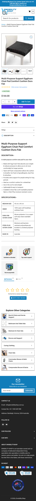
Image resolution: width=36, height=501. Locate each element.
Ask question (23, 87)
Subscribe (29, 391)
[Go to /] (8, 11)
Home (3, 24)
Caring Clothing (9, 345)
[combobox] (18, 18)
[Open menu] (33, 11)
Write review (15, 87)
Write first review (18, 298)
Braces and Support (15, 338)
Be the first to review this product (18, 294)
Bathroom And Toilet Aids (17, 323)
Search (30, 18)
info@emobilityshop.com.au (15, 405)
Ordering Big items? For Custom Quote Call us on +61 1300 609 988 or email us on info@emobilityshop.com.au (18, 3)
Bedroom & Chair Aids (16, 331)
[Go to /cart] (29, 11)
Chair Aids (12, 353)
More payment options (18, 111)
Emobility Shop (20, 498)
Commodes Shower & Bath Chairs (18, 360)
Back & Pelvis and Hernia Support (17, 316)
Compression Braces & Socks (18, 367)
